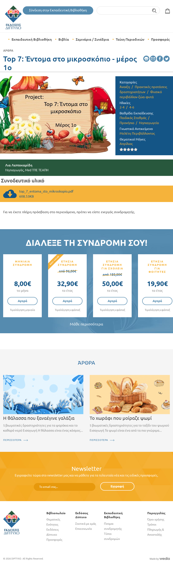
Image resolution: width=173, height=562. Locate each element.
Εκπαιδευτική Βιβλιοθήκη (32, 39)
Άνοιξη (125, 87)
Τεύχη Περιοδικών (130, 39)
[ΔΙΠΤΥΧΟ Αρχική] (11, 522)
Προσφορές (160, 39)
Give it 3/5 (128, 149)
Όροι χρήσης (155, 519)
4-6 (131, 107)
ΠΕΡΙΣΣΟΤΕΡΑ (12, 440)
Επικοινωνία (83, 528)
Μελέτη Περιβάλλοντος (137, 133)
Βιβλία (63, 39)
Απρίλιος (126, 144)
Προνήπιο (127, 123)
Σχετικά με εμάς (85, 523)
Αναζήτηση (154, 10)
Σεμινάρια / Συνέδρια (92, 39)
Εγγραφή (117, 486)
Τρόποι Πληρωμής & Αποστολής (155, 529)
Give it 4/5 (132, 149)
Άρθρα (8, 50)
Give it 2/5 (125, 149)
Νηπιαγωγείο (149, 123)
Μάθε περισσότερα (86, 324)
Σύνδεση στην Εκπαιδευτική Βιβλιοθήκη (58, 10)
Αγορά (22, 301)
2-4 (122, 107)
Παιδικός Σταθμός (133, 118)
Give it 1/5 (121, 149)
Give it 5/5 (136, 149)
